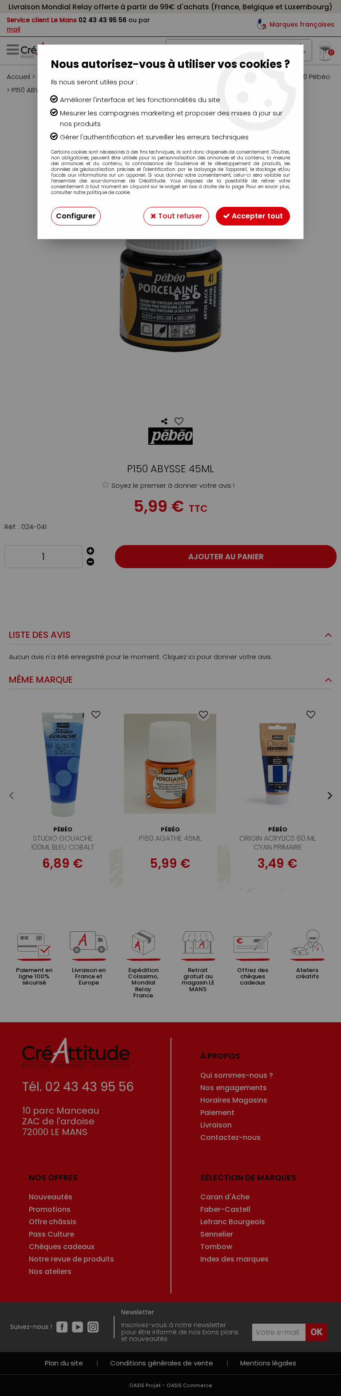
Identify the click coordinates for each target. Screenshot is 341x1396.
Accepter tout (256, 216)
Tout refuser (179, 216)
